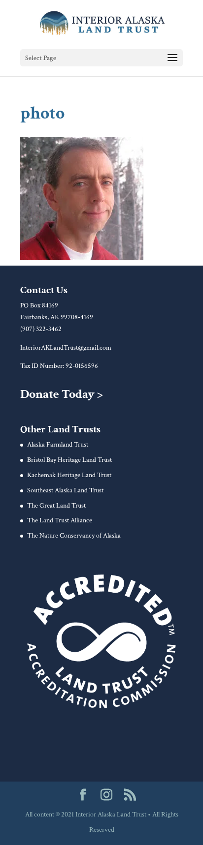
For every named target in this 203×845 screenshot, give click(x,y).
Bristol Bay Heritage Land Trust (69, 459)
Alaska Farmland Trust (57, 444)
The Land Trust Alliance (59, 520)
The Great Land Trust (56, 505)
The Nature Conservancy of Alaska (74, 535)
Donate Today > (61, 394)
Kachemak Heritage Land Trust (69, 475)
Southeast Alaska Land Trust (65, 490)
